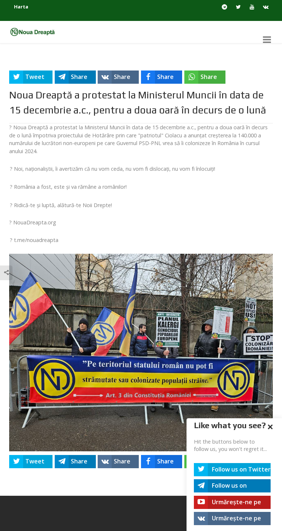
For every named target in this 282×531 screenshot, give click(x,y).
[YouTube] (252, 7)
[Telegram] (224, 7)
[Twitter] (238, 7)
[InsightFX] (35, 31)
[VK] (265, 7)
